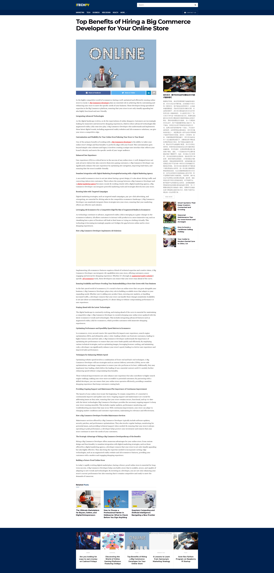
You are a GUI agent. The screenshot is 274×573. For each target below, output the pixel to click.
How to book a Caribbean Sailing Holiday (185, 229)
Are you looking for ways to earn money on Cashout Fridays (88, 559)
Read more (168, 197)
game (88, 552)
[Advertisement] (116, 250)
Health (115, 12)
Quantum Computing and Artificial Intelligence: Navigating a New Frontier (143, 512)
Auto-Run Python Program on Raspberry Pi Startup (186, 559)
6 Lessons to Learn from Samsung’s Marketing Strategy (161, 559)
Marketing (80, 12)
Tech (88, 12)
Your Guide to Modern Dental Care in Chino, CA (186, 241)
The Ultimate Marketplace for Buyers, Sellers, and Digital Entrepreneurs (87, 512)
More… (123, 12)
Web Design (106, 12)
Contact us (191, 12)
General (168, 90)
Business (96, 12)
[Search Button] (196, 5)
